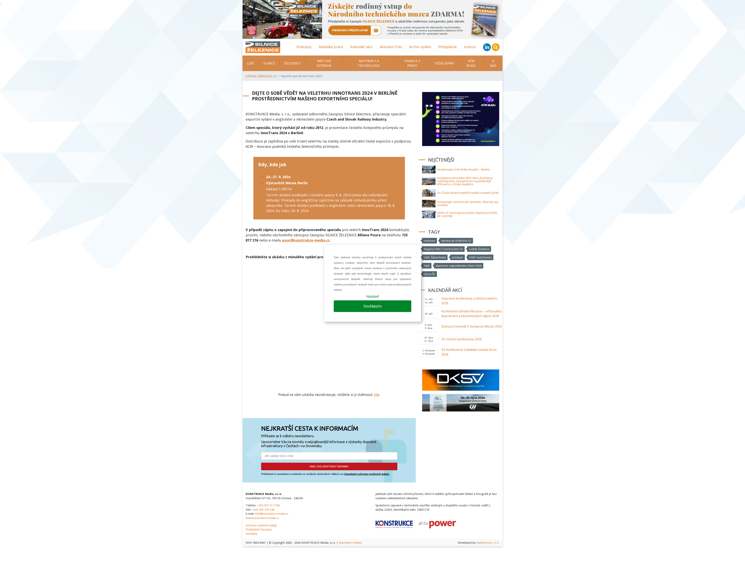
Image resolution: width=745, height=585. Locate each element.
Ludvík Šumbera (479, 249)
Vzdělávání (444, 63)
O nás (493, 63)
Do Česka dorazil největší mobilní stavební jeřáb (468, 193)
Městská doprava (324, 63)
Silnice (269, 63)
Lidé (250, 63)
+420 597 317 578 (268, 505)
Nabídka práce (331, 46)
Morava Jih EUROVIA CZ (456, 241)
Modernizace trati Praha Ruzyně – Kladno (463, 169)
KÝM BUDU (471, 63)
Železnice (292, 63)
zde (376, 394)
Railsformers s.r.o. (488, 542)
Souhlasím (372, 306)
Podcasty (304, 46)
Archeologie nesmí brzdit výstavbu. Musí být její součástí (467, 203)
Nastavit (372, 296)
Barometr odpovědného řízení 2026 (459, 266)
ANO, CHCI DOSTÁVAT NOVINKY (329, 466)
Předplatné (447, 46)
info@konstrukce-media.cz (271, 513)
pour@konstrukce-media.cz (306, 240)
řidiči (427, 266)
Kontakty (251, 533)
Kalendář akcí (361, 46)
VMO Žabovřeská (435, 257)
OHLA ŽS (429, 274)
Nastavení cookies (350, 542)
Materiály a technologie (369, 63)
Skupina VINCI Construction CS (443, 249)
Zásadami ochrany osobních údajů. (367, 474)
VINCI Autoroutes (480, 257)
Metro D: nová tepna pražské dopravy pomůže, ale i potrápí (467, 214)
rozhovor (429, 241)
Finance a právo (412, 63)
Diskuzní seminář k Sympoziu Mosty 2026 (471, 326)
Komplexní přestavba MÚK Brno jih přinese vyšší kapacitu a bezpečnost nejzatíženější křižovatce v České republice (465, 181)
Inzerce (470, 46)
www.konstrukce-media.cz (262, 518)
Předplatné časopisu (259, 529)
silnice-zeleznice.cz (261, 76)
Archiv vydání (420, 46)
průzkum (457, 257)
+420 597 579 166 (263, 509)
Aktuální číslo (391, 46)
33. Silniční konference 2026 (461, 339)
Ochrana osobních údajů (261, 525)
